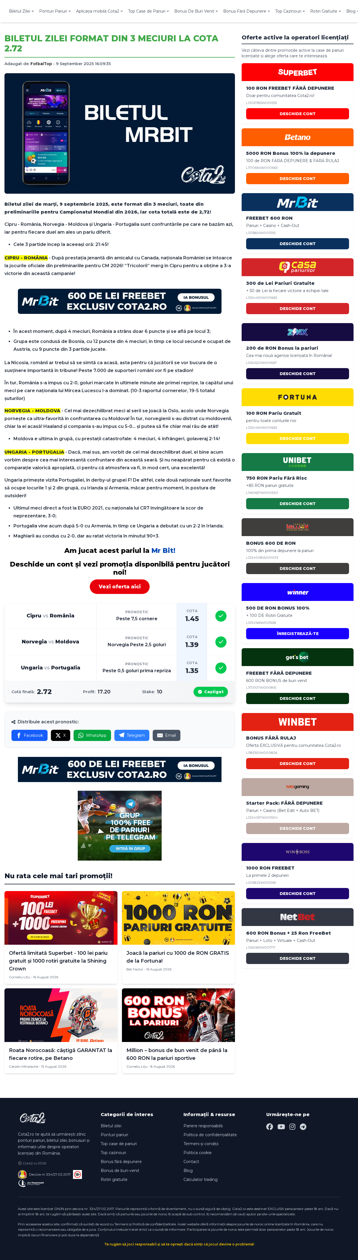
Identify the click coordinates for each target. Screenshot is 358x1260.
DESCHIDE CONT (298, 113)
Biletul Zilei (19, 11)
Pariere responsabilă (203, 1125)
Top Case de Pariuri (146, 11)
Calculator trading (200, 1179)
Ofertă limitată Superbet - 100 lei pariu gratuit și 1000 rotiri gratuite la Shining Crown (58, 961)
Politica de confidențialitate (210, 1134)
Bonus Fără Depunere (244, 11)
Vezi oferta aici (120, 587)
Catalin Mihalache (23, 1066)
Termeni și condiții (200, 1143)
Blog (188, 1170)
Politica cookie (197, 1152)
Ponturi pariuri (114, 1134)
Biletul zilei (111, 1125)
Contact (191, 1161)
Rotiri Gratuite (323, 11)
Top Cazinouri (288, 11)
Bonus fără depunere (121, 1161)
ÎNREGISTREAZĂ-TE (298, 633)
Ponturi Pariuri (53, 11)
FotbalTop (41, 63)
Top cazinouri (113, 1152)
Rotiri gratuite (114, 1179)
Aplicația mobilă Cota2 (97, 11)
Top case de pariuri (119, 1143)
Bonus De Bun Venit (194, 11)
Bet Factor (134, 969)
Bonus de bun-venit (120, 1170)
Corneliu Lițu (19, 977)
